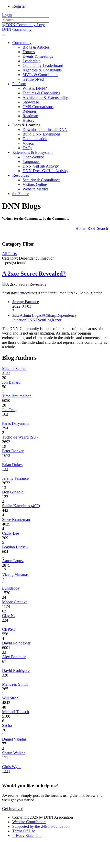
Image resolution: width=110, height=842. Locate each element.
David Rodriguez (16, 670)
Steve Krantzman (16, 519)
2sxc (16, 315)
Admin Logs (30, 315)
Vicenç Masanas (15, 574)
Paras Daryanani (15, 423)
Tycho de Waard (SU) (20, 437)
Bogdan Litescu (15, 547)
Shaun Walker (13, 753)
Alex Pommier (14, 657)
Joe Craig (9, 410)
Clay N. (8, 615)
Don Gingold (13, 492)
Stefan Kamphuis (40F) (21, 506)
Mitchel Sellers (14, 368)
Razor (56, 320)
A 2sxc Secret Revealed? (34, 273)
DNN (31, 320)
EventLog (44, 320)
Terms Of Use (23, 831)
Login (7, 15)
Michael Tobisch (15, 712)
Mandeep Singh (15, 684)
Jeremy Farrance (25, 301)
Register (19, 6)
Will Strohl (10, 698)
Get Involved (12, 808)
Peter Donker (13, 451)
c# (42, 315)
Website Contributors (29, 822)
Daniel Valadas (14, 739)
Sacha (7, 725)
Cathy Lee (10, 533)
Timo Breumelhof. (17, 396)
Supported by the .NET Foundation (41, 826)
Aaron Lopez (13, 561)
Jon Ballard (11, 382)
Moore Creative (14, 602)
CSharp (50, 315)
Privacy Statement (26, 835)
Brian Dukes (12, 464)
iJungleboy (11, 588)
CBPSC (8, 629)
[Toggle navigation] (4, 35)
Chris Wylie (11, 766)
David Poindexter (16, 643)
